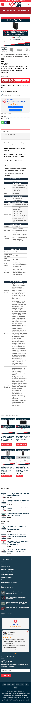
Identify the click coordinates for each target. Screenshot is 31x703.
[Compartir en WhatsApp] (2, 122)
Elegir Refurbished (19, 691)
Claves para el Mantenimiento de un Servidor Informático (16, 592)
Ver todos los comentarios (15, 106)
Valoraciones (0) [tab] (6, 138)
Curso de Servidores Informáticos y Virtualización (16, 597)
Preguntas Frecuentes (7, 575)
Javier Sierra (11, 632)
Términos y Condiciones (7, 569)
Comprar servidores (6, 577)
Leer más (19, 475)
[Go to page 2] (15, 653)
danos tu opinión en (15, 110)
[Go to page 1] (14, 653)
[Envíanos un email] (5, 661)
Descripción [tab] (5, 131)
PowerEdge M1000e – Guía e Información (17, 607)
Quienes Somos (5, 567)
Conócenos (10, 691)
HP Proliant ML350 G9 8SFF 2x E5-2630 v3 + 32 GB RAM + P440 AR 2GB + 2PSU (23, 438)
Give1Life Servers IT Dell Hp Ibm (17, 101)
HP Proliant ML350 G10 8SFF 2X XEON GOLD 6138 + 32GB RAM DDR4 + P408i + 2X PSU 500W (23, 469)
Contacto (3, 564)
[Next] (27, 31)
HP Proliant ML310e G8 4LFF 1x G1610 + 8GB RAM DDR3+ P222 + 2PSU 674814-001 (7, 469)
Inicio (3, 10)
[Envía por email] (8, 122)
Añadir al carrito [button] (6, 444)
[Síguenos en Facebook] (2, 661)
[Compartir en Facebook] (5, 122)
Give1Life (15, 624)
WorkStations (11, 10)
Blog (25, 690)
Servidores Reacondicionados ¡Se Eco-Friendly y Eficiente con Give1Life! (16, 603)
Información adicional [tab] (8, 134)
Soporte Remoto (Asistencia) (9, 582)
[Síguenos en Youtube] (11, 661)
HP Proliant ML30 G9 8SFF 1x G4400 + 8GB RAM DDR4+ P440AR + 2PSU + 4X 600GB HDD (7, 438)
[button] (2, 4)
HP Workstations (23, 10)
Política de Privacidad (7, 572)
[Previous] (3, 31)
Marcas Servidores (6, 580)
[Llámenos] (8, 661)
